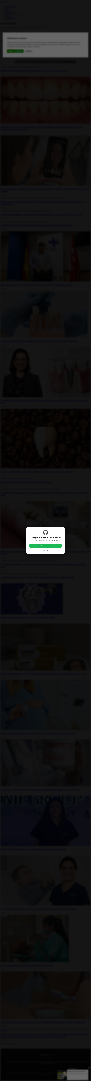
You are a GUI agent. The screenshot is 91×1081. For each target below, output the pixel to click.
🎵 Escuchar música (45, 546)
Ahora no (45, 550)
